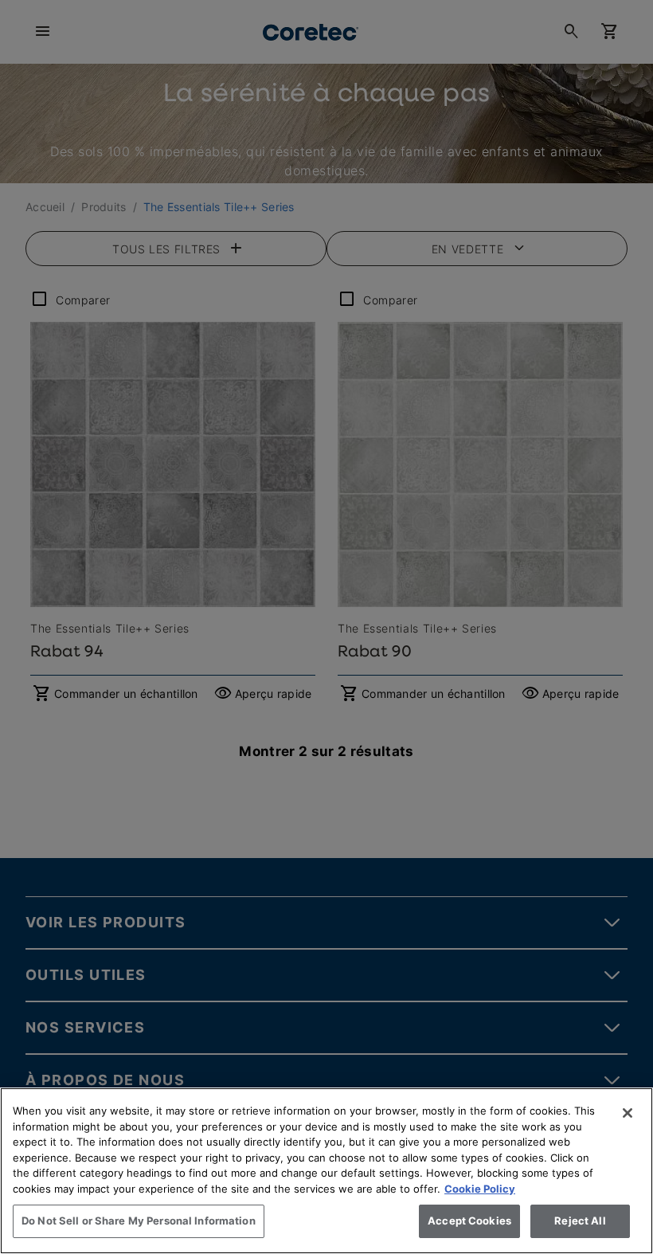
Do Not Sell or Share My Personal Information (139, 1220)
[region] (326, 1170)
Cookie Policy (479, 1188)
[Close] (627, 1113)
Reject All (579, 1220)
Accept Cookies (469, 1220)
